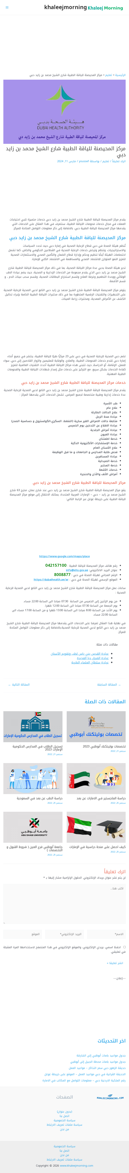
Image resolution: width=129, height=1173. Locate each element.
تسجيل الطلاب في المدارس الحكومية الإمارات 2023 (37, 748)
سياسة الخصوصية (64, 1120)
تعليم (105, 161)
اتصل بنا (64, 1116)
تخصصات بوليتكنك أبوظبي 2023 (104, 746)
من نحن (64, 1129)
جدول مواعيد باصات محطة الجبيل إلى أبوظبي (98, 1061)
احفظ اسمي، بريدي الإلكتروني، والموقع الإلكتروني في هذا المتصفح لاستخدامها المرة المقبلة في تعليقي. (64, 949)
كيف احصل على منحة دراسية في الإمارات (97, 847)
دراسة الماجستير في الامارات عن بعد (101, 798)
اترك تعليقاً (119, 161)
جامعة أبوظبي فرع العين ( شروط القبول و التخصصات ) (34, 848)
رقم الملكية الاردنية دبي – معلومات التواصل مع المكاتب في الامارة (84, 1080)
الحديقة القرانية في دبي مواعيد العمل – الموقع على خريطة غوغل (85, 1074)
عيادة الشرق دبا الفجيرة (93, 658)
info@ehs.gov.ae (77, 570)
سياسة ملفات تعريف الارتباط (64, 1124)
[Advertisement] (64, 48)
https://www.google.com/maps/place (64, 556)
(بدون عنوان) (64, 1111)
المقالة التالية (19, 684)
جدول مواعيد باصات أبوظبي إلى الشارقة (101, 1055)
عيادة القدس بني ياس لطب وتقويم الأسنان (80, 654)
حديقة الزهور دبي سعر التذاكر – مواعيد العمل (97, 1068)
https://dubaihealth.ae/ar (51, 579)
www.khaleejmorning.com (76, 1165)
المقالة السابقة (109, 684)
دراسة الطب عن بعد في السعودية (39, 798)
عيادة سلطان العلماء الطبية (90, 662)
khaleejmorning (65, 7)
